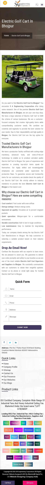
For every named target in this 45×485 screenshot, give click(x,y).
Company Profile (10, 367)
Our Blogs (7, 383)
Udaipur (6, 451)
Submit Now (22, 327)
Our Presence (9, 376)
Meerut (10, 457)
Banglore (29, 464)
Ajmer (23, 444)
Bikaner (30, 444)
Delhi (23, 423)
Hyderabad (15, 451)
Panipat (14, 437)
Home (6, 35)
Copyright (7, 472)
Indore (38, 437)
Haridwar (27, 457)
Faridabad (18, 430)
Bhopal (30, 437)
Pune (16, 444)
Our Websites (9, 380)
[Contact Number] (38, 5)
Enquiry (30, 483)
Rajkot (38, 430)
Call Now (8, 483)
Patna (6, 423)
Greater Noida (18, 464)
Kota (37, 444)
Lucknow (38, 451)
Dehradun (18, 457)
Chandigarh (15, 423)
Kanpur (30, 451)
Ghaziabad (8, 430)
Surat (7, 437)
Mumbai (8, 444)
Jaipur (35, 457)
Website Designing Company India (24, 477)
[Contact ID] (42, 5)
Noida (30, 423)
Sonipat (22, 437)
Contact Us (8, 373)
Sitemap (7, 370)
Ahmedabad (29, 430)
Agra (23, 451)
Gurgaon (38, 423)
